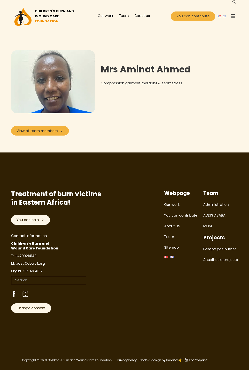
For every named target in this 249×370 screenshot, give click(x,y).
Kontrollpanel (198, 360)
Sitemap (171, 247)
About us (142, 15)
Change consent (31, 308)
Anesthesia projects (220, 259)
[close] (233, 16)
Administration (216, 204)
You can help (28, 219)
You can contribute (193, 16)
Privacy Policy (127, 360)
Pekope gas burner (219, 249)
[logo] (23, 16)
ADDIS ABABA (214, 215)
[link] (14, 294)
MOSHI (208, 226)
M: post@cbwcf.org (28, 263)
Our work (105, 15)
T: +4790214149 (24, 255)
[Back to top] (235, 358)
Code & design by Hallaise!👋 (160, 360)
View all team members (37, 130)
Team (124, 15)
